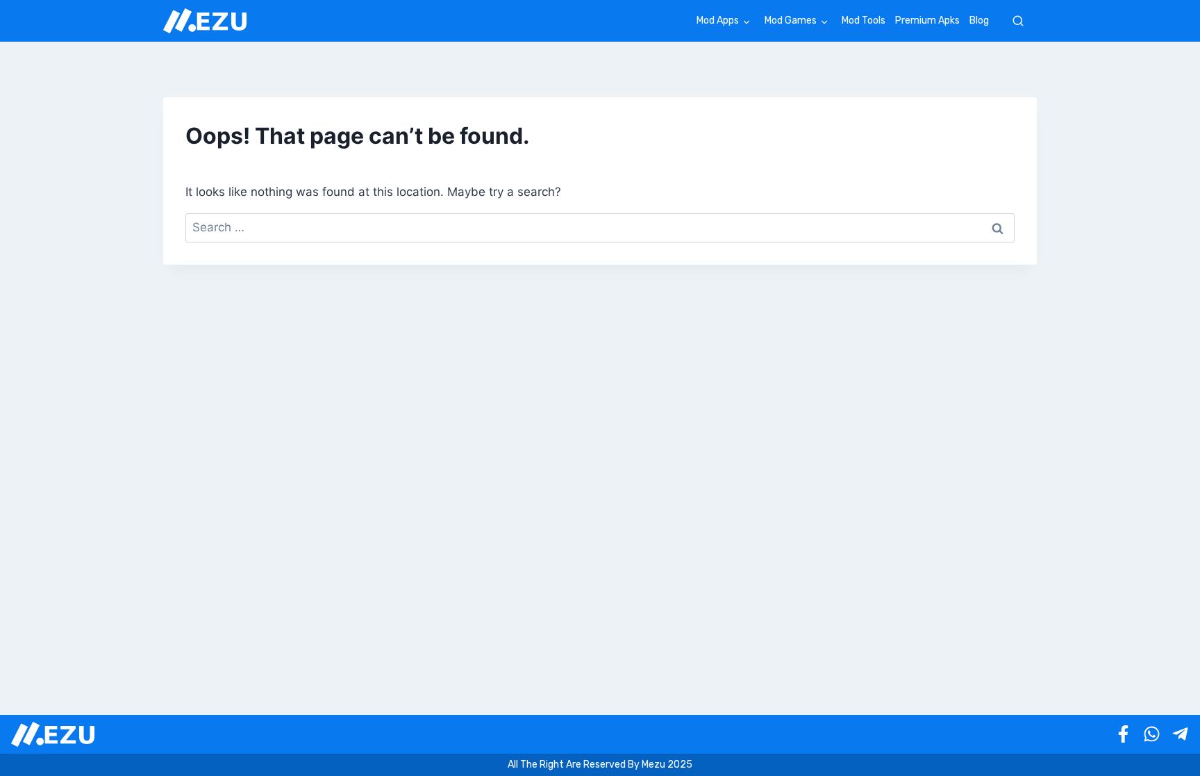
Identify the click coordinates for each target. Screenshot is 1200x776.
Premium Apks (927, 20)
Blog (979, 20)
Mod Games (791, 20)
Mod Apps (718, 20)
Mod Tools (863, 20)
